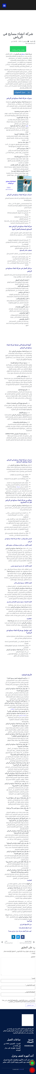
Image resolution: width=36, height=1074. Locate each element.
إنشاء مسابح (22, 715)
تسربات (18, 486)
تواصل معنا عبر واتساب (18, 50)
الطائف (12, 709)
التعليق (33, 956)
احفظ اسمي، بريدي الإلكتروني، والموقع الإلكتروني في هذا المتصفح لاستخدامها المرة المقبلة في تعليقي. (18, 1001)
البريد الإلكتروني (30, 985)
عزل (27, 125)
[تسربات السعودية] (27, 1020)
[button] (4, 5)
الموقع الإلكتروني (30, 992)
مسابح (23, 54)
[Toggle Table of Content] (28, 92)
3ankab (21, 1069)
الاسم (33, 978)
